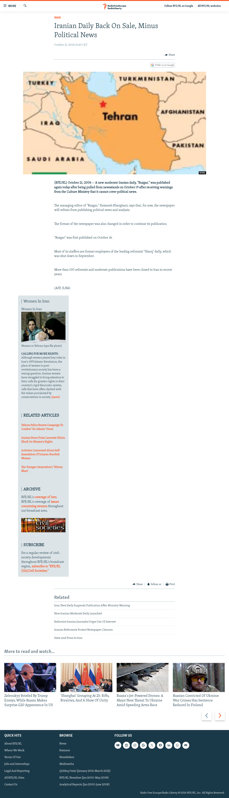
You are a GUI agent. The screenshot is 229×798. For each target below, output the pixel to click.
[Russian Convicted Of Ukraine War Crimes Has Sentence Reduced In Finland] (199, 677)
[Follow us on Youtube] (117, 745)
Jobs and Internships (17, 764)
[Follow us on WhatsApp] (177, 745)
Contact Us (10, 784)
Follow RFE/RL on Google (178, 6)
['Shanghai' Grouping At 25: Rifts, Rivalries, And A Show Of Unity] (86, 677)
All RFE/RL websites (209, 6)
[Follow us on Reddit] (126, 745)
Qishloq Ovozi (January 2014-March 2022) (85, 770)
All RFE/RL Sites (14, 777)
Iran (57, 17)
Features (64, 750)
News (62, 743)
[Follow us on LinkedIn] (168, 745)
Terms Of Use (12, 757)
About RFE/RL (13, 743)
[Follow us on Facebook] (160, 745)
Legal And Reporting (17, 770)
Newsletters (66, 757)
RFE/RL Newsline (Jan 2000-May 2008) (84, 777)
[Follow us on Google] (143, 745)
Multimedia (66, 764)
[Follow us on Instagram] (134, 745)
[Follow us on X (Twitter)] (151, 745)
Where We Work (14, 750)
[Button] (170, 55)
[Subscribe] (185, 745)
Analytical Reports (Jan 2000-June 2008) (84, 784)
